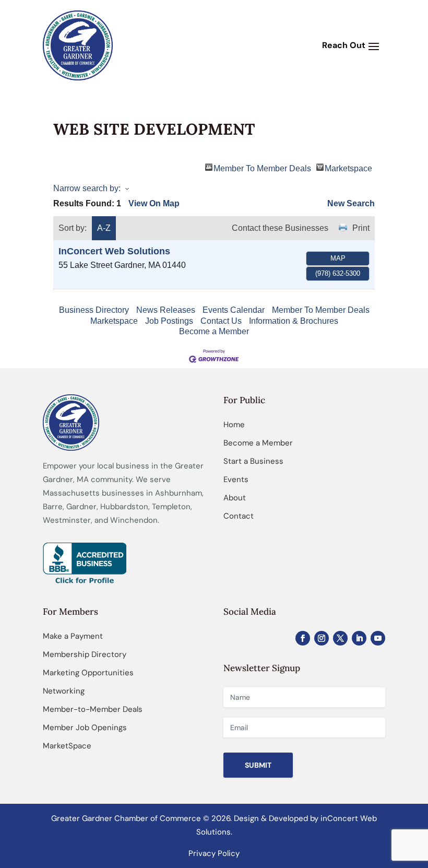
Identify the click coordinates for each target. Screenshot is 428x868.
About (234, 497)
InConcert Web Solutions (114, 251)
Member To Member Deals (262, 167)
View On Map (154, 203)
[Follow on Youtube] (378, 638)
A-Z (104, 228)
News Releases (165, 310)
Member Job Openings (85, 727)
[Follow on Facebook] (302, 638)
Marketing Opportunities (88, 672)
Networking (64, 691)
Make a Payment (73, 636)
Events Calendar (234, 310)
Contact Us (221, 320)
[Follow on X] (340, 638)
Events (235, 479)
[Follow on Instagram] (321, 638)
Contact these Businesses (280, 228)
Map (338, 258)
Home (234, 424)
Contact (238, 516)
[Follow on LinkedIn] (359, 638)
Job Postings (169, 320)
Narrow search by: (87, 188)
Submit (258, 765)
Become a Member (214, 331)
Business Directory (94, 310)
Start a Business (253, 461)
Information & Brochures (293, 320)
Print (361, 228)
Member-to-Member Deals (92, 709)
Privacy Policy (214, 853)
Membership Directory (84, 654)
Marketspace (348, 167)
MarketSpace (67, 746)
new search (351, 203)
